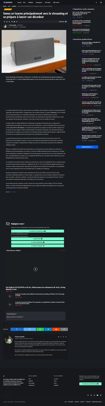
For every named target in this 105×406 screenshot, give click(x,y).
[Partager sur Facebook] (4, 21)
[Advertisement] (35, 95)
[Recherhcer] (100, 2)
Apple (74, 17)
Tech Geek (47, 2)
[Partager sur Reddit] (14, 21)
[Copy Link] (17, 21)
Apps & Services (85, 97)
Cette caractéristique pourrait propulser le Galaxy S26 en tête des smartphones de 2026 (92, 70)
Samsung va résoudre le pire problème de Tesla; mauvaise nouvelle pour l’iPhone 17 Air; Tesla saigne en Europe (39, 294)
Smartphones (85, 54)
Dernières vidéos (14, 250)
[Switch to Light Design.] (96, 2)
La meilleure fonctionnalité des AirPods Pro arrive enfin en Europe (91, 78)
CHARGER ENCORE (86, 147)
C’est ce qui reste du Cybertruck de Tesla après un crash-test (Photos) (81, 30)
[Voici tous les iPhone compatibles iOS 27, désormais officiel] (77, 45)
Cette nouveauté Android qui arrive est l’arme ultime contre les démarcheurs (91, 51)
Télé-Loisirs (56, 2)
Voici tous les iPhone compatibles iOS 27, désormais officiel (91, 43)
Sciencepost (39, 2)
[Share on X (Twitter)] (7, 21)
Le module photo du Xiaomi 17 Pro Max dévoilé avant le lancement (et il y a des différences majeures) (91, 129)
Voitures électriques (77, 32)
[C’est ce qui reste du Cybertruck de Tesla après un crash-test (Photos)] (98, 31)
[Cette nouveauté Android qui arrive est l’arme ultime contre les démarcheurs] (77, 53)
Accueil (19, 2)
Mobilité (30, 2)
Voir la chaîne (62, 250)
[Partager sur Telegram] (12, 21)
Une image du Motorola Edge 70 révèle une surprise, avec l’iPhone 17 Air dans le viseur (91, 87)
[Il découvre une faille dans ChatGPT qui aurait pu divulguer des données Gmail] (77, 104)
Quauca (4, 6)
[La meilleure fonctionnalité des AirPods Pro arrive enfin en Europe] (77, 79)
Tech (24, 2)
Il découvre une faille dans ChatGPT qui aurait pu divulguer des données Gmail (91, 102)
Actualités (14, 6)
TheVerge (13, 192)
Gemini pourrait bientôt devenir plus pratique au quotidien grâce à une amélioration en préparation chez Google (91, 60)
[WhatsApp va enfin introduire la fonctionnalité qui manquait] (77, 96)
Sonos (6, 324)
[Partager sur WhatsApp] (9, 21)
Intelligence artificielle (78, 25)
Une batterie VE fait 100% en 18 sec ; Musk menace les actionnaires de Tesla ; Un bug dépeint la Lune (35, 288)
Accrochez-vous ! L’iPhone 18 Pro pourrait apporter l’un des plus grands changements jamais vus (91, 120)
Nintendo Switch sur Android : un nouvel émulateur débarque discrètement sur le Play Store (92, 137)
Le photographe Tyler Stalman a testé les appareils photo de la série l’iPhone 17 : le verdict (91, 112)
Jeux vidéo (84, 140)
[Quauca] (8, 2)
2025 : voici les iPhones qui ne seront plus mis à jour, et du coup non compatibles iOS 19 (82, 14)
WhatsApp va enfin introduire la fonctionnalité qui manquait (90, 94)
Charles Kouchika (12, 25)
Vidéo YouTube (9, 291)
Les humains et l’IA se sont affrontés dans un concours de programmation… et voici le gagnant (82, 22)
